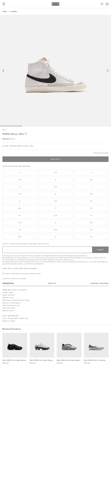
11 (55, 208)
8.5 (91, 194)
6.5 (55, 187)
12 (19, 215)
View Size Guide (101, 153)
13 (91, 215)
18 (91, 237)
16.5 (19, 237)
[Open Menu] (3, 4)
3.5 (55, 172)
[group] (55, 70)
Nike (4, 130)
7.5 (19, 194)
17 (55, 237)
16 (91, 230)
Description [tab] (8, 283)
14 (55, 222)
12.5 (55, 215)
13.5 (19, 222)
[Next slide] (108, 70)
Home (4, 11)
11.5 (91, 208)
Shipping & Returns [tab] (99, 283)
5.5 (91, 179)
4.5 (19, 179)
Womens (13, 11)
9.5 (55, 201)
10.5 (19, 208)
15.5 (55, 230)
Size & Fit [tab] (52, 283)
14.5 (91, 222)
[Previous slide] (3, 70)
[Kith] (55, 4)
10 (91, 201)
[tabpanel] (55, 305)
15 (19, 230)
